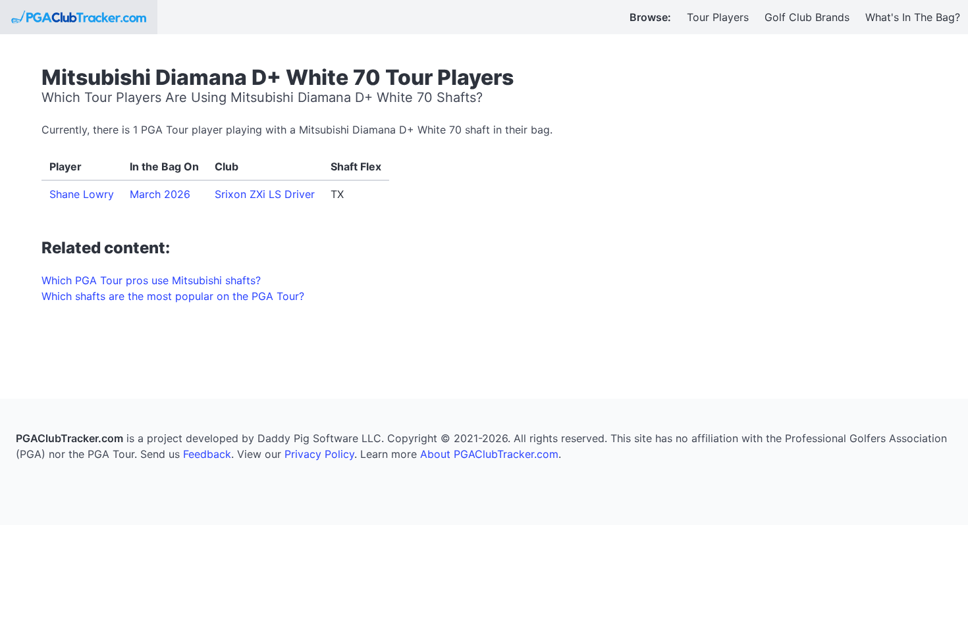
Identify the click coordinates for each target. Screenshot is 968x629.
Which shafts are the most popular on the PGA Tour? (172, 296)
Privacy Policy (319, 454)
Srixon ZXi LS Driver (265, 194)
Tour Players (718, 17)
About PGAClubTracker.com (489, 454)
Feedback (207, 454)
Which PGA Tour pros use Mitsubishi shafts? (151, 280)
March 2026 (160, 194)
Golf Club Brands (807, 17)
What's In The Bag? (912, 17)
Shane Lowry (81, 194)
